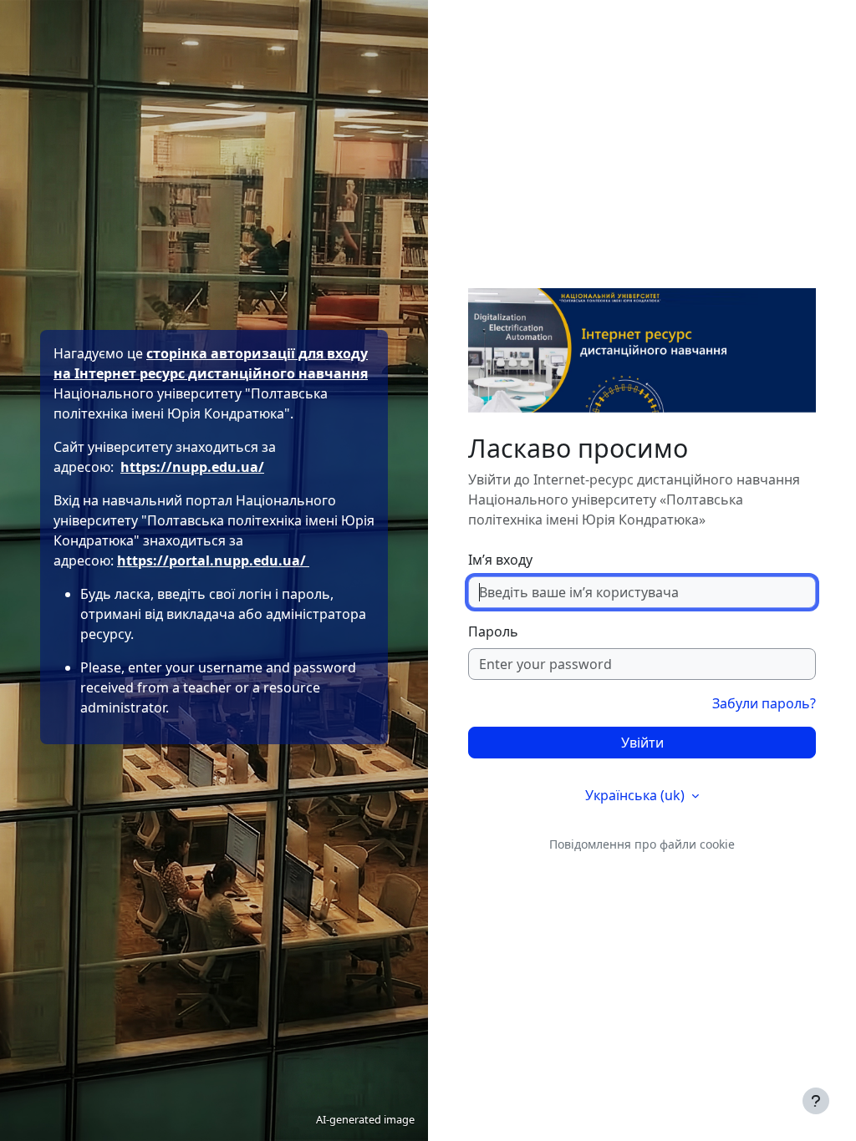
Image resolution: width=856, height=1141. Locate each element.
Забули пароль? (764, 703)
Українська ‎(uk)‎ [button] (636, 795)
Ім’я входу (500, 559)
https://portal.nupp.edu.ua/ (213, 560)
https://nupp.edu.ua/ (192, 467)
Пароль (493, 631)
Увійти (642, 742)
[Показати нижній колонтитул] (815, 1101)
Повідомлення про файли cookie (642, 844)
